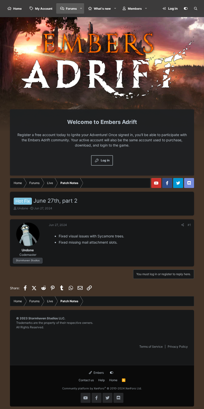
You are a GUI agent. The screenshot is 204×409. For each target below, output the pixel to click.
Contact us (86, 380)
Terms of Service (151, 346)
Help (101, 380)
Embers (98, 372)
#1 (189, 225)
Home (17, 8)
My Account (43, 8)
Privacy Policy (178, 346)
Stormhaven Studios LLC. (46, 318)
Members (135, 8)
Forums (71, 8)
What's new (102, 8)
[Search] (196, 9)
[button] (81, 8)
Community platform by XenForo (102, 388)
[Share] (183, 225)
